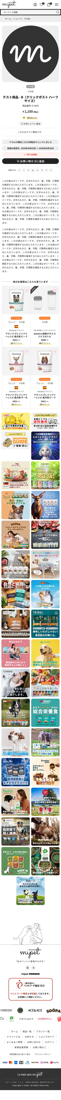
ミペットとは (13, 1036)
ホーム (8, 18)
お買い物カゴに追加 (32, 161)
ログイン (49, 1042)
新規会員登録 (21, 1047)
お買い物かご (39, 1047)
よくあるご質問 (15, 1042)
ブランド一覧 (43, 1031)
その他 (27, 18)
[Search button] (58, 12)
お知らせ (29, 1036)
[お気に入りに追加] (27, 290)
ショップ (18, 18)
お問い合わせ (34, 1042)
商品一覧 (27, 1031)
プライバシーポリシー (42, 1054)
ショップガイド (46, 1036)
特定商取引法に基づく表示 (20, 1054)
